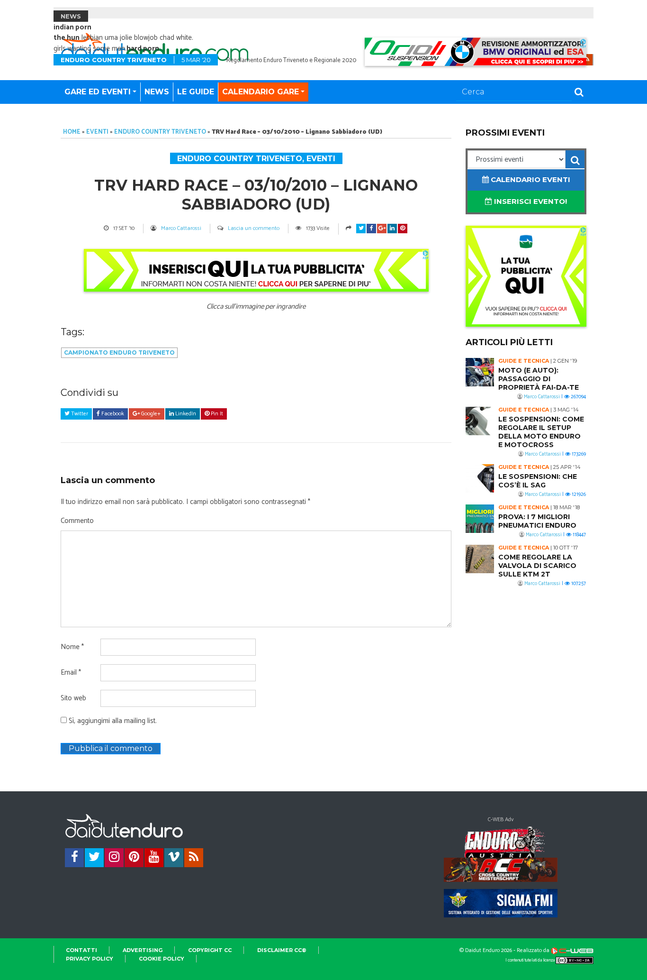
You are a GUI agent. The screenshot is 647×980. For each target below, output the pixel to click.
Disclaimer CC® (281, 950)
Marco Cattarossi (181, 228)
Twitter (79, 413)
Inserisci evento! (529, 201)
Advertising (142, 950)
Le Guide (195, 91)
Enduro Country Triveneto (160, 132)
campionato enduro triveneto (119, 352)
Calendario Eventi (529, 179)
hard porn (142, 49)
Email (71, 672)
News (156, 91)
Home (72, 132)
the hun (67, 38)
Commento (77, 521)
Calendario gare (260, 91)
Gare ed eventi (97, 91)
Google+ (150, 413)
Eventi (97, 132)
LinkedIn (185, 413)
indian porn (72, 27)
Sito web (73, 698)
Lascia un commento (253, 228)
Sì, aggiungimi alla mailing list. (112, 721)
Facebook (112, 413)
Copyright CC (210, 950)
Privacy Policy (89, 958)
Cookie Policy (161, 958)
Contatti (81, 950)
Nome (72, 647)
